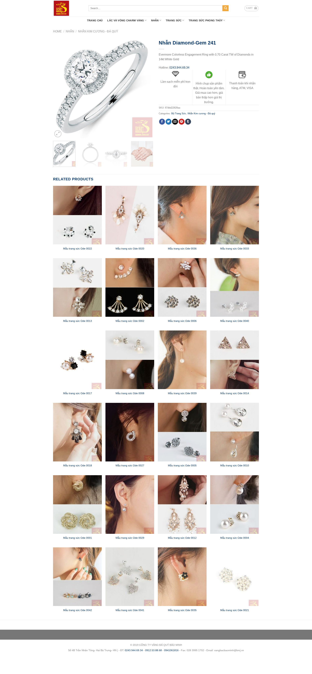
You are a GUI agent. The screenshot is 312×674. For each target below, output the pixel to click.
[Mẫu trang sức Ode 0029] (129, 504)
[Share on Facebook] (162, 122)
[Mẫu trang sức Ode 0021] (234, 576)
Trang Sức (174, 20)
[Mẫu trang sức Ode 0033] (234, 215)
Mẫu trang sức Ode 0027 (130, 465)
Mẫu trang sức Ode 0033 (234, 248)
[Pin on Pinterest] (182, 122)
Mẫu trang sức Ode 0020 (130, 248)
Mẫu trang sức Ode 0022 (77, 248)
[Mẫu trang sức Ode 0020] (129, 215)
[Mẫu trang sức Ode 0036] (182, 215)
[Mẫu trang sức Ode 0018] (77, 432)
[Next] (147, 88)
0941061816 (171, 650)
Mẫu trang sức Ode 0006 (182, 320)
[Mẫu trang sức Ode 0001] (77, 504)
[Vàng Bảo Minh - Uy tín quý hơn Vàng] (68, 8)
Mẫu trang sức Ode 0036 (182, 248)
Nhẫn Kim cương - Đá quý (98, 31)
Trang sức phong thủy (206, 20)
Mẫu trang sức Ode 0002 (130, 320)
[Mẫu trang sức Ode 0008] (129, 359)
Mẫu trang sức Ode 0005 (182, 465)
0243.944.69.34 (179, 67)
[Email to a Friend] (175, 122)
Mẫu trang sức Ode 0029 (130, 537)
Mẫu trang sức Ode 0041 (130, 610)
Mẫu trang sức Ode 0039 (182, 393)
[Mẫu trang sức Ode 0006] (182, 287)
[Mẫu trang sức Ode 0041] (129, 576)
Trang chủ (95, 20)
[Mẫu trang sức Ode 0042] (77, 576)
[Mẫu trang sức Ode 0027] (129, 432)
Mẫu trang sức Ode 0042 (77, 610)
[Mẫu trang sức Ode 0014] (234, 359)
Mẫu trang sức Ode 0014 (234, 393)
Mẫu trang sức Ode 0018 (77, 465)
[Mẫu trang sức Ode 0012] (182, 504)
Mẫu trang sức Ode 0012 (182, 537)
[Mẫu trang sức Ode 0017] (77, 359)
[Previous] (59, 88)
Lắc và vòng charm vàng (125, 20)
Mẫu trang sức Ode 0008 (130, 393)
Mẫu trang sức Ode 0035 (182, 610)
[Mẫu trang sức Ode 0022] (77, 215)
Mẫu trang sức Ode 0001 (77, 537)
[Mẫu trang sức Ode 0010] (234, 432)
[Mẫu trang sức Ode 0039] (182, 359)
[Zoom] (57, 133)
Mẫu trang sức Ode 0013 (77, 320)
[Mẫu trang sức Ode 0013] (77, 287)
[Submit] (225, 8)
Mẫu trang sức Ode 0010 (234, 465)
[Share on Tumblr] (188, 122)
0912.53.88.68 (153, 650)
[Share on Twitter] (169, 122)
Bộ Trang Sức (178, 113)
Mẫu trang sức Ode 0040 (234, 320)
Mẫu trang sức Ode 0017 (77, 393)
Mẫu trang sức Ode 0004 (234, 537)
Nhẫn (155, 20)
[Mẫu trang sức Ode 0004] (234, 504)
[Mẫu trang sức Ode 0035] (182, 576)
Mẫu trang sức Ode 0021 (234, 610)
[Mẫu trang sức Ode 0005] (182, 432)
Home (57, 31)
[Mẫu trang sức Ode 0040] (234, 287)
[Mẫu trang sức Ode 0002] (129, 287)
